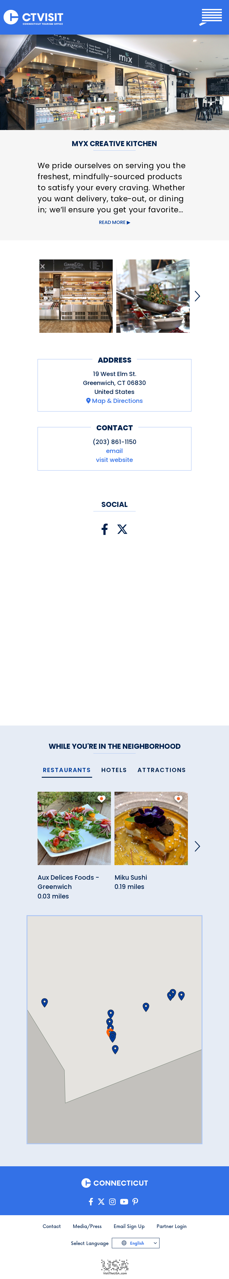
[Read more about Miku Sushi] (151, 832)
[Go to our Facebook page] (91, 1202)
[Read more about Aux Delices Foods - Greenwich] (74, 832)
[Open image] (76, 296)
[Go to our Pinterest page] (135, 1202)
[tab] (67, 770)
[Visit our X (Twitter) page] (122, 529)
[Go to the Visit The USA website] (114, 1266)
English (136, 1243)
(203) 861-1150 (115, 442)
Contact (52, 1226)
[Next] (197, 296)
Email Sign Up (129, 1226)
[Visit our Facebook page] (104, 529)
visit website (114, 460)
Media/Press (87, 1226)
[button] (112, 1038)
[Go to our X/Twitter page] (101, 1202)
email (114, 451)
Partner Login (172, 1226)
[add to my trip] (102, 798)
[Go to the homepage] (33, 17)
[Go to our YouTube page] (124, 1202)
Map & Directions (117, 401)
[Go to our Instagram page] (112, 1202)
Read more (112, 222)
